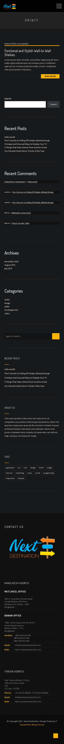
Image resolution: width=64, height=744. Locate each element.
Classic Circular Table (20, 223)
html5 (41, 467)
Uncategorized (11, 310)
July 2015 (8, 268)
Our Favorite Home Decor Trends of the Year (24, 151)
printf (38, 473)
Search (7, 98)
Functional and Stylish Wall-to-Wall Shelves (27, 52)
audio (7, 299)
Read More (50, 76)
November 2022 (11, 261)
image (7, 303)
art (19, 467)
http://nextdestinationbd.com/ (28, 649)
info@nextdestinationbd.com (28, 645)
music (29, 473)
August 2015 (9, 265)
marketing (20, 473)
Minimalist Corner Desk (21, 213)
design (33, 467)
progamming (48, 473)
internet (9, 473)
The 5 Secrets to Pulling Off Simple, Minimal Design (27, 140)
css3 (25, 467)
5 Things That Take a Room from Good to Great (25, 147)
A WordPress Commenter (14, 182)
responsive (10, 478)
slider (7, 306)
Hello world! (9, 137)
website (21, 478)
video (7, 313)
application (10, 467)
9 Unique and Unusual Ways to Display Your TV (25, 144)
